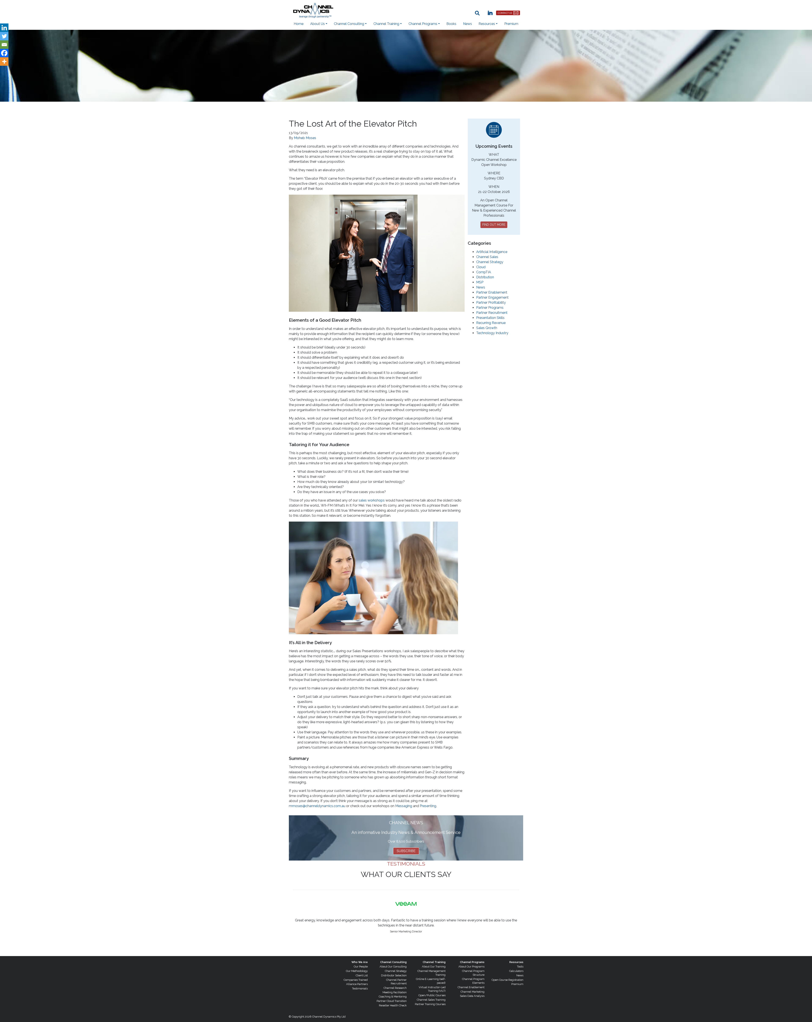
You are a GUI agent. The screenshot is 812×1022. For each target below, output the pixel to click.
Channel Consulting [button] (349, 24)
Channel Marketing (472, 991)
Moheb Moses (305, 138)
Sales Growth (486, 328)
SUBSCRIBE (406, 851)
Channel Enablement (471, 987)
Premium (511, 24)
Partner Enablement (491, 292)
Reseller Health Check (393, 1005)
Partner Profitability (491, 303)
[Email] (4, 44)
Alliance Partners (357, 984)
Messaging (403, 806)
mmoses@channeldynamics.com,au (317, 806)
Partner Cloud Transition (392, 1001)
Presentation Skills (490, 318)
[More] (4, 61)
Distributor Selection (394, 975)
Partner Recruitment (492, 313)
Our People (361, 966)
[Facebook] (4, 53)
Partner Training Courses (430, 1004)
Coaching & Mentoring (393, 996)
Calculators (516, 971)
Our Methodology (357, 971)
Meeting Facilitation (395, 992)
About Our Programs (471, 966)
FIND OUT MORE (493, 224)
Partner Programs (489, 308)
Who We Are (359, 962)
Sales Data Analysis (472, 995)
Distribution (485, 277)
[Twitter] (4, 36)
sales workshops (372, 500)
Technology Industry (492, 333)
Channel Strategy (489, 262)
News (467, 24)
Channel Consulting (393, 962)
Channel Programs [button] (423, 24)
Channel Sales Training (431, 999)
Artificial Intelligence (491, 252)
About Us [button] (317, 24)
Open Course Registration (507, 979)
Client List (362, 975)
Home (298, 24)
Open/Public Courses (432, 995)
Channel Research (395, 987)
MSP (479, 282)
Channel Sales (487, 257)
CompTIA (483, 272)
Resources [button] (487, 24)
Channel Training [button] (386, 24)
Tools (520, 966)
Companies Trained (356, 979)
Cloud (481, 267)
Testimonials (360, 988)
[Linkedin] (4, 27)
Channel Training (434, 962)
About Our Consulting (393, 966)
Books (451, 24)
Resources (516, 962)
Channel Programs (472, 962)
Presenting (428, 806)
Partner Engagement (492, 297)
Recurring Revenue (491, 323)
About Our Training (434, 966)
